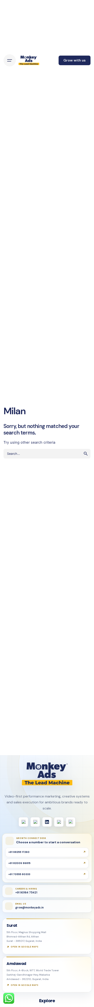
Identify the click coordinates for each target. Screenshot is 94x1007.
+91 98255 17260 (19, 852)
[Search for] (47, 453)
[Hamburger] (9, 60)
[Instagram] (35, 822)
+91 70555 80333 (19, 874)
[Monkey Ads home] (47, 774)
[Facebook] (23, 822)
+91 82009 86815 (19, 863)
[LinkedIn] (47, 822)
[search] (86, 453)
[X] (59, 822)
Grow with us (74, 60)
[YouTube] (70, 822)
